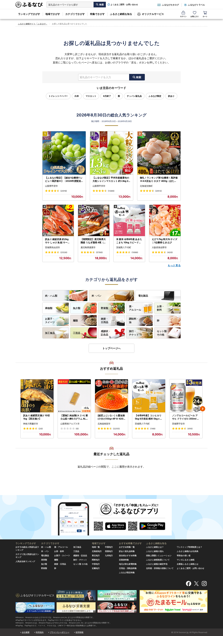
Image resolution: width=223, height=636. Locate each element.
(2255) (116, 428)
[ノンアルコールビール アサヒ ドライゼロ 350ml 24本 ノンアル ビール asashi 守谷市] (185, 396)
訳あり (171, 96)
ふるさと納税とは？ (155, 547)
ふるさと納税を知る (121, 14)
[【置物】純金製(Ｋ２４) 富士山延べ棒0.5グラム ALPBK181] (74, 396)
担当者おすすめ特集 (128, 555)
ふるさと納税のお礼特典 (187, 551)
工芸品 (76, 333)
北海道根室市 (104, 423)
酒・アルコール (135, 308)
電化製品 (143, 295)
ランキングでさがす (29, 14)
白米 (77, 96)
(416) (190, 428)
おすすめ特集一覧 (127, 547)
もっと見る (174, 265)
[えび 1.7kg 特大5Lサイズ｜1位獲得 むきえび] (165, 220)
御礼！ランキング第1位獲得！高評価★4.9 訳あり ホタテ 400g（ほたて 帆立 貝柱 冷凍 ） (159, 179)
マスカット (91, 96)
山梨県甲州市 (99, 186)
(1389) (111, 191)
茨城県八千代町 (123, 247)
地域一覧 (96, 547)
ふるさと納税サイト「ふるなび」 (32, 24)
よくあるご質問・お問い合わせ (124, 5)
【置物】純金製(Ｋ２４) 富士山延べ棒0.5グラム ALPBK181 (74, 417)
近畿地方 (96, 568)
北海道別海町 (146, 186)
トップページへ (111, 348)
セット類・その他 (163, 333)
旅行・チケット (134, 333)
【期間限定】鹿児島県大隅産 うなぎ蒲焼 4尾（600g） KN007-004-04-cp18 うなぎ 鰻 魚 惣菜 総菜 (94, 241)
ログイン (183, 16)
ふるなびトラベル (196, 4)
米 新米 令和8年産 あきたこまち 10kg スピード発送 (129, 241)
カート (205, 16)
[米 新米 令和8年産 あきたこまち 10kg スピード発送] (129, 220)
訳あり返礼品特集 (127, 551)
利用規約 (40, 632)
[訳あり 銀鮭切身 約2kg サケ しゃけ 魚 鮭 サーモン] (58, 220)
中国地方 (109, 547)
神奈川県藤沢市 (30, 423)
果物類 (48, 308)
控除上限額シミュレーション (159, 555)
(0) (77, 428)
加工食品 (50, 333)
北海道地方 (97, 551)
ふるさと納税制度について (158, 560)
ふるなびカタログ (170, 4)
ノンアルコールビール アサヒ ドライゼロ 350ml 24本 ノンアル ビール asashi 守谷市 (186, 417)
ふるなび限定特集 (127, 572)
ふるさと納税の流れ (155, 551)
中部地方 (96, 564)
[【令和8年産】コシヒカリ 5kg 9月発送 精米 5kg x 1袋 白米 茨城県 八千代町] (148, 396)
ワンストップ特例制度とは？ (189, 547)
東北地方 (96, 555)
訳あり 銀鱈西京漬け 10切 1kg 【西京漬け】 (36, 417)
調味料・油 (134, 320)
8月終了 (107, 96)
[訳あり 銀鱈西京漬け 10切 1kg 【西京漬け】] (37, 396)
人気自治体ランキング (25, 561)
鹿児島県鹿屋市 (88, 247)
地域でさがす (52, 14)
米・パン (96, 295)
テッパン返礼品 (134, 96)
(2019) (63, 191)
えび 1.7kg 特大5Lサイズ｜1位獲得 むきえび (164, 241)
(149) (152, 428)
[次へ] (202, 408)
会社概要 (26, 632)
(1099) (135, 252)
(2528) (63, 252)
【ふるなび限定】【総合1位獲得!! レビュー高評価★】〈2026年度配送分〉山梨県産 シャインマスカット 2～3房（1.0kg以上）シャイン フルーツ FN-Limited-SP (64, 179)
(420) (170, 252)
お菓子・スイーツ (50, 320)
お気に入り (195, 16)
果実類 (44, 560)
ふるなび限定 (155, 96)
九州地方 (109, 555)
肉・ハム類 (51, 295)
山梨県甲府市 (51, 186)
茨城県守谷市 (178, 423)
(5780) (99, 252)
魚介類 (76, 308)
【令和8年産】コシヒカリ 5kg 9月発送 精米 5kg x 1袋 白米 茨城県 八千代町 (148, 417)
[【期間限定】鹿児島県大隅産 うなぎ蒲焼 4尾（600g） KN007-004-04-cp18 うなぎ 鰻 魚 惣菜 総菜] (93, 220)
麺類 (75, 320)
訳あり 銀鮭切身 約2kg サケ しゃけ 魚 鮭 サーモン (57, 241)
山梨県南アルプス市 (70, 423)
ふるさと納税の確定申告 (157, 564)
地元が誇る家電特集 (128, 564)
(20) (41, 428)
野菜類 (104, 308)
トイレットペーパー (58, 96)
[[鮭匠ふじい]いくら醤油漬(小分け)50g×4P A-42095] (111, 396)
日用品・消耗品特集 (128, 568)
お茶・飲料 (160, 308)
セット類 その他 (80, 564)
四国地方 (109, 551)
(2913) (158, 191)
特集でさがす (97, 14)
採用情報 (79, 632)
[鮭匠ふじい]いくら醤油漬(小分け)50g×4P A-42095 (111, 417)
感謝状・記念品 (106, 333)
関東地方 (96, 560)
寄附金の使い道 (184, 555)
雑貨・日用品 (104, 320)
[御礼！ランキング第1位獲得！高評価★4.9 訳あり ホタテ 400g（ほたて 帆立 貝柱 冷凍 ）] (159, 153)
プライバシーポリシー (59, 632)
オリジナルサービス (153, 14)
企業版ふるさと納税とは (187, 564)
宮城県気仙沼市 (52, 247)
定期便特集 (124, 560)
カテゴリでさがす (75, 14)
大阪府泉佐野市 (159, 247)
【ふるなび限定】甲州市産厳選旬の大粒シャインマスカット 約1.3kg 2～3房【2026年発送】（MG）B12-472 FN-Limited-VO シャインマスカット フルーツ (111, 179)
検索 (138, 77)
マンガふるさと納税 (185, 560)
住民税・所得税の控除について (160, 568)
